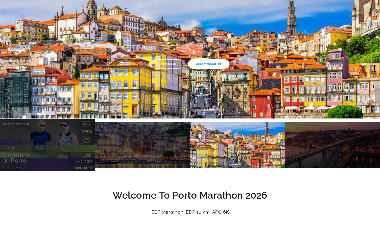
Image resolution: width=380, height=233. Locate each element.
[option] (190, 59)
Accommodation (208, 63)
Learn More (167, 63)
